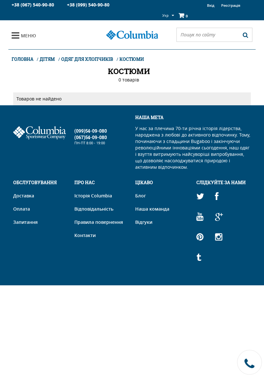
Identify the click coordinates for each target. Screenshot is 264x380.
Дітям (47, 59)
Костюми (131, 59)
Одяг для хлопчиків (87, 59)
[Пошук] (245, 35)
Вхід (210, 5)
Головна (23, 59)
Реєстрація (230, 5)
